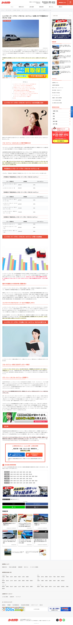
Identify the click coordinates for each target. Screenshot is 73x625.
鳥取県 (11, 480)
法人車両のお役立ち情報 (57, 102)
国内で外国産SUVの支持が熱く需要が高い (22, 90)
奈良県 (24, 478)
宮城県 (15, 576)
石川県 (17, 476)
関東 (54, 113)
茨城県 (11, 474)
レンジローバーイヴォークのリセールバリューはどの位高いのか (24, 84)
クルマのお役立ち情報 (56, 100)
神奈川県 (30, 474)
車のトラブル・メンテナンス (57, 87)
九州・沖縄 (55, 123)
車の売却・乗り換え (7, 499)
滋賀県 (21, 478)
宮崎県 (27, 482)
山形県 (23, 576)
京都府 (17, 478)
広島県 (21, 480)
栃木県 (14, 474)
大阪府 (11, 478)
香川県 (30, 480)
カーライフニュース (56, 95)
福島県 (27, 576)
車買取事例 (41, 6)
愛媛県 (33, 480)
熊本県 (21, 482)
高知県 (36, 480)
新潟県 (11, 476)
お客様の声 (12, 596)
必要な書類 (31, 6)
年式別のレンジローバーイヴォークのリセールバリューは (23, 87)
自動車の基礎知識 (55, 85)
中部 (54, 116)
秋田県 (19, 576)
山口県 (24, 480)
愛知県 (36, 476)
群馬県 (17, 474)
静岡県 (33, 476)
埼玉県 (21, 474)
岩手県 (11, 576)
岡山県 (17, 480)
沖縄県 (34, 482)
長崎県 (17, 482)
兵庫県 (14, 478)
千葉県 (24, 474)
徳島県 (27, 480)
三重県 (27, 478)
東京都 (27, 474)
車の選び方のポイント (15, 499)
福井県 (21, 476)
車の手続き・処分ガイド (57, 90)
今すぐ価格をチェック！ (71, 111)
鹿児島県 (30, 482)
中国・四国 (55, 121)
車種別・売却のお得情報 (57, 97)
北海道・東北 (55, 111)
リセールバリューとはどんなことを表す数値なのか (23, 85)
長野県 (27, 476)
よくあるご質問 (5, 596)
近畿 (54, 118)
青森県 (7, 576)
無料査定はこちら (62, 2)
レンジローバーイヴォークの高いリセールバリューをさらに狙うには (25, 93)
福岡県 (11, 482)
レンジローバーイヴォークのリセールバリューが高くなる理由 (24, 88)
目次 (24, 81)
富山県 (14, 476)
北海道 (3, 576)
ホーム (12, 6)
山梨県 (24, 476)
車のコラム (51, 6)
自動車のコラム (55, 82)
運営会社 (60, 6)
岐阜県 (30, 476)
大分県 (24, 482)
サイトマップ (18, 596)
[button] (36, 507)
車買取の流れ (21, 6)
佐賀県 (14, 482)
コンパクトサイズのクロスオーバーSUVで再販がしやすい (24, 91)
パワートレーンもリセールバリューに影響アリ (22, 96)
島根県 (14, 480)
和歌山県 (30, 478)
